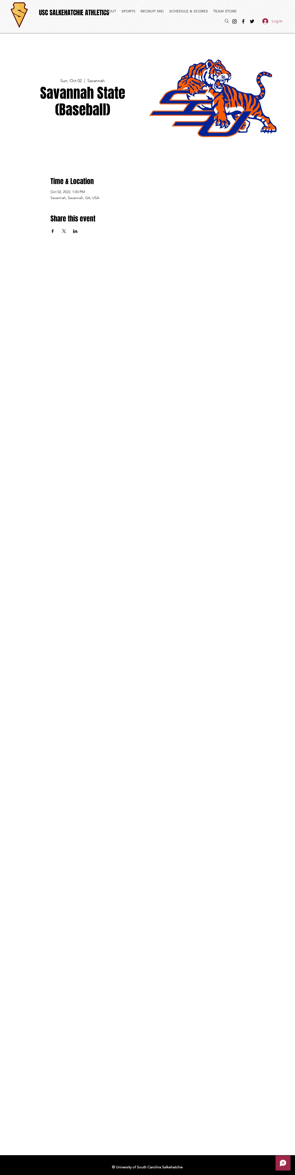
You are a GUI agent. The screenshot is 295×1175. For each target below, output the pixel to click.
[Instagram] (234, 21)
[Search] (227, 21)
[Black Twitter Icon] (252, 21)
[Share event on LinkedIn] (75, 231)
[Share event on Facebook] (52, 231)
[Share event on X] (64, 231)
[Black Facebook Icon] (243, 21)
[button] (128, 11)
